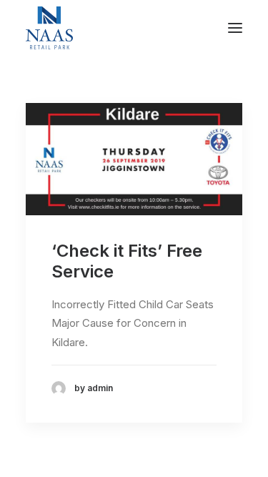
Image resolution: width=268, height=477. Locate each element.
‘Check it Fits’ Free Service (126, 261)
